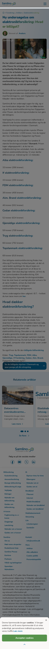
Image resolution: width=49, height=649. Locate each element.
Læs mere (17, 631)
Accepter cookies (24, 637)
